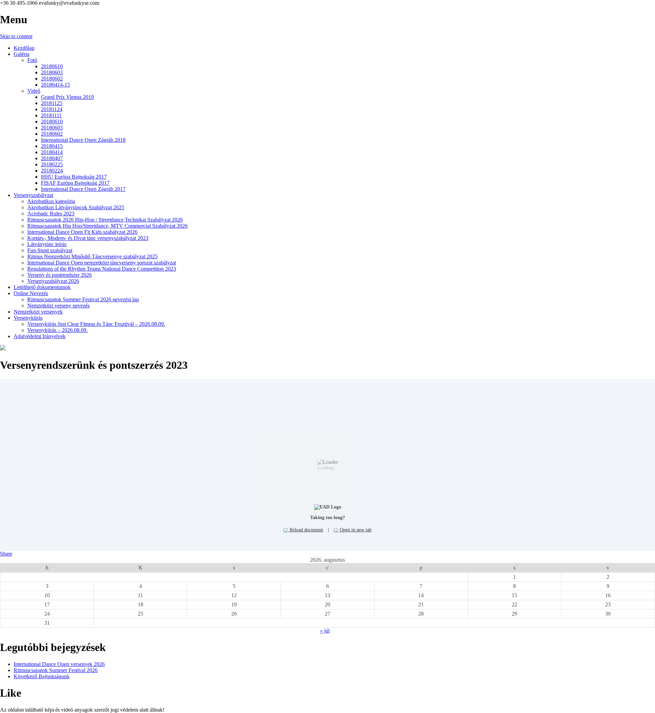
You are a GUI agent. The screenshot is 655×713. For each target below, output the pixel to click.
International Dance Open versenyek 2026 (59, 664)
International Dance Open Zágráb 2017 (83, 189)
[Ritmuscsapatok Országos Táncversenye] (2, 348)
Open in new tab (355, 529)
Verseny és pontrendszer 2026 (59, 275)
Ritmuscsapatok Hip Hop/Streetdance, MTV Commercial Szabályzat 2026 (107, 226)
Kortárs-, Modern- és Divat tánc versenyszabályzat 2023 (87, 238)
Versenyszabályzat (33, 195)
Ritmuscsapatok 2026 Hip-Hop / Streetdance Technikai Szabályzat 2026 (105, 220)
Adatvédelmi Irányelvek (40, 336)
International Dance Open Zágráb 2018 (83, 140)
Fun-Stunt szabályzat (49, 250)
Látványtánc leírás (47, 244)
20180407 (52, 158)
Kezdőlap (24, 48)
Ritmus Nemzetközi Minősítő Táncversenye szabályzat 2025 (92, 256)
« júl (325, 631)
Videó (33, 91)
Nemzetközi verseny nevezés (58, 305)
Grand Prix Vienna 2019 (67, 97)
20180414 (52, 152)
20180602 (52, 78)
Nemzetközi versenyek (38, 312)
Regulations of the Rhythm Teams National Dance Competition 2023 (101, 269)
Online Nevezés (31, 293)
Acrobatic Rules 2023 (50, 213)
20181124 (51, 109)
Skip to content (16, 36)
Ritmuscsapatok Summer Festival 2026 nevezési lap (83, 299)
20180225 (52, 164)
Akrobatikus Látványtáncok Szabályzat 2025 (75, 207)
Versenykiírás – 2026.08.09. (57, 330)
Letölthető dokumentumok (42, 287)
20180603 (52, 72)
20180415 (52, 146)
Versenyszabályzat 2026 (53, 281)
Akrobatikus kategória (51, 201)
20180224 (52, 170)
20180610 (52, 66)
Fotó (32, 60)
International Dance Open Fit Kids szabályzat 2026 (82, 232)
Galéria (21, 54)
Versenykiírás (28, 318)
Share (6, 554)
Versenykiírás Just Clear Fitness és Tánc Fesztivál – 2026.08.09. (96, 324)
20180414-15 (55, 85)
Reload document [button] (305, 529)
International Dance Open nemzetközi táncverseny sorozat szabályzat (101, 263)
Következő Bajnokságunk (42, 676)
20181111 (51, 115)
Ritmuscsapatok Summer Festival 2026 (56, 670)
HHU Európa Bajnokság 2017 (74, 177)
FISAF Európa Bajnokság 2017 (75, 183)
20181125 (51, 103)
